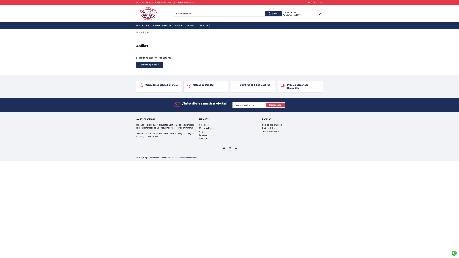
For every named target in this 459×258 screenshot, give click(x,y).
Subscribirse (275, 105)
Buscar (275, 13)
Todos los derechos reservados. (184, 158)
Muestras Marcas (162, 25)
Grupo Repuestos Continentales (156, 158)
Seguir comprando (148, 64)
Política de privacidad (272, 125)
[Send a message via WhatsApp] (454, 253)
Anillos (146, 32)
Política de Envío (269, 128)
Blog (177, 25)
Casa (138, 32)
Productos (141, 25)
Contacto (203, 25)
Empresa (190, 25)
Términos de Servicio (271, 131)
